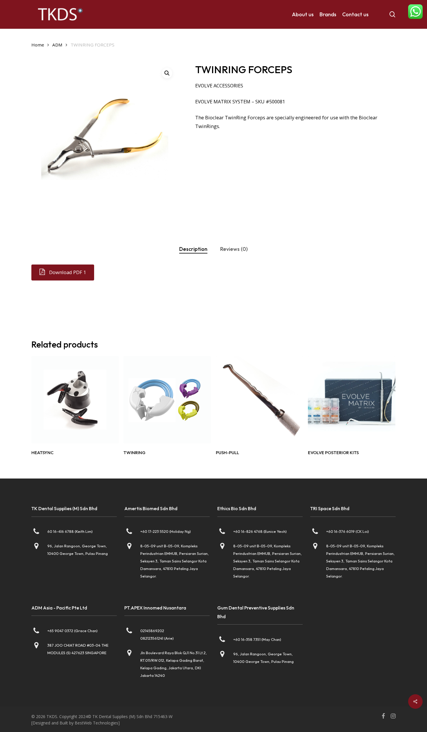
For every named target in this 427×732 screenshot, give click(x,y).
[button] (67, 272)
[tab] (193, 249)
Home (37, 45)
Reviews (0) (234, 249)
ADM (57, 45)
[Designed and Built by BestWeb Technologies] (75, 723)
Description (193, 249)
